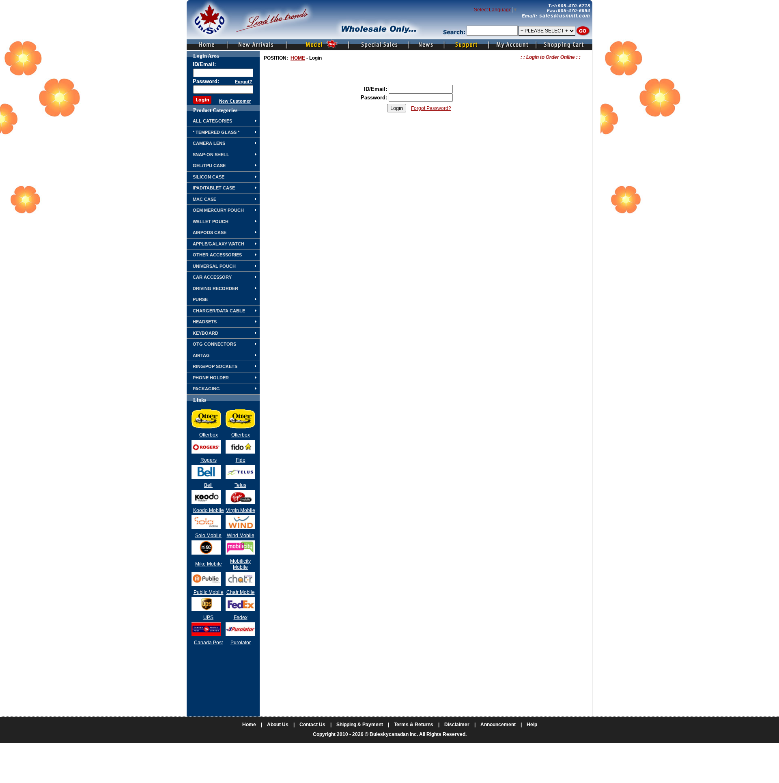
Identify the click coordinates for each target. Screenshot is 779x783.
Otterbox (208, 435)
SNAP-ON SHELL (211, 154)
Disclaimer (456, 724)
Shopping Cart (564, 44)
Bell (208, 485)
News (426, 44)
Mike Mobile (208, 564)
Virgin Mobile (240, 510)
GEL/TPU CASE (209, 165)
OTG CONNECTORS (214, 344)
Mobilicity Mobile (240, 564)
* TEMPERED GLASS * (216, 132)
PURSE (200, 299)
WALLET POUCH (210, 221)
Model (317, 44)
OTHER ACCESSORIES (217, 254)
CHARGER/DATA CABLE (219, 310)
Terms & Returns (413, 724)
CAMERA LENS (209, 143)
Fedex (240, 617)
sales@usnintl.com (564, 16)
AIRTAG (201, 355)
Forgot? (243, 81)
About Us (277, 724)
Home (207, 44)
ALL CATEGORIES (212, 120)
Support (466, 44)
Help (532, 724)
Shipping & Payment (359, 724)
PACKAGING (206, 388)
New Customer (235, 101)
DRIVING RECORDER (215, 288)
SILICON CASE (208, 176)
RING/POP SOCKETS (215, 366)
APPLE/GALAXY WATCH (218, 243)
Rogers (208, 460)
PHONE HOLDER (211, 377)
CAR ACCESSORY (212, 277)
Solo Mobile (208, 535)
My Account (512, 44)
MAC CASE (204, 199)
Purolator (240, 642)
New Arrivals (257, 44)
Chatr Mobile (240, 592)
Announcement (498, 724)
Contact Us (312, 724)
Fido (240, 460)
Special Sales (378, 44)
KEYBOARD (205, 333)
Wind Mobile (240, 535)
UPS (208, 617)
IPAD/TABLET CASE (214, 187)
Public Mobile (209, 592)
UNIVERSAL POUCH (214, 266)
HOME (298, 58)
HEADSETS (205, 321)
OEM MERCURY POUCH (218, 210)
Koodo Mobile (208, 510)
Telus (240, 485)
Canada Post (208, 642)
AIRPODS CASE (209, 232)
